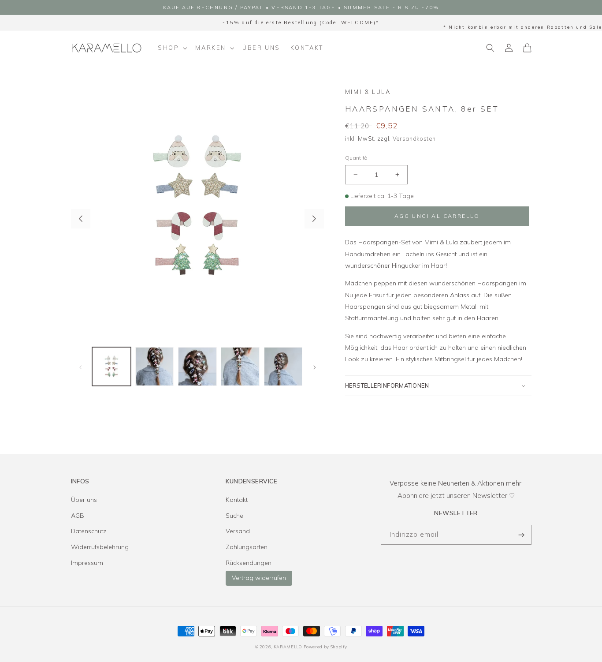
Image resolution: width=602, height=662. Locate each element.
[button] (171, 48)
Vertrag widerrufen (259, 578)
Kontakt (237, 500)
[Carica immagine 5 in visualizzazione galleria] (283, 366)
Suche (234, 516)
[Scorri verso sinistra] (80, 218)
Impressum (87, 563)
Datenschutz (89, 531)
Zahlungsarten (247, 547)
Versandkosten (414, 138)
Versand (238, 531)
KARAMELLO (288, 646)
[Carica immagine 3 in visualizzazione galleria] (197, 366)
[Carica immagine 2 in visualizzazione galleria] (154, 366)
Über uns (84, 500)
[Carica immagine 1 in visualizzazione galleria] (111, 366)
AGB (77, 516)
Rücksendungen (248, 563)
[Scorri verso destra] (314, 218)
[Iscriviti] (522, 535)
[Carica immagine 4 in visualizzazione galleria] (240, 366)
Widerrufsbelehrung (100, 547)
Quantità (356, 157)
